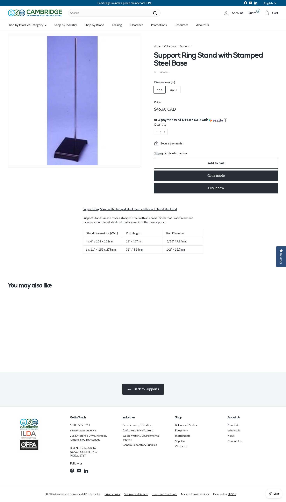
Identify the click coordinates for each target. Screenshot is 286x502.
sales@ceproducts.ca (83, 430)
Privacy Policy (112, 494)
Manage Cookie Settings (195, 494)
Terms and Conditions (164, 494)
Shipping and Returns (136, 494)
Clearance (136, 25)
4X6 (159, 89)
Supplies (180, 441)
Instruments (182, 435)
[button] (216, 120)
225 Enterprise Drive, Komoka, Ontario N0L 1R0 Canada (88, 437)
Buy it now (216, 188)
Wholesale (234, 430)
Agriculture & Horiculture (138, 430)
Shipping (158, 153)
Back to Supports (146, 389)
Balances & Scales (186, 425)
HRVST (232, 494)
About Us (202, 25)
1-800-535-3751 (80, 425)
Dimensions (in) (164, 82)
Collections (170, 46)
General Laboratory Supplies (140, 444)
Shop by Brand (94, 25)
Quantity (160, 124)
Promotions (159, 25)
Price (157, 102)
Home (157, 46)
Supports (184, 46)
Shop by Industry (65, 25)
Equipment (181, 430)
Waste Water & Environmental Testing (141, 437)
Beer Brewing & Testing (137, 425)
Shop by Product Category (26, 25)
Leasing (117, 25)
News (231, 435)
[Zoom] (74, 100)
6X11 (173, 89)
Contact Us (235, 441)
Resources (181, 25)
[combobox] (114, 13)
